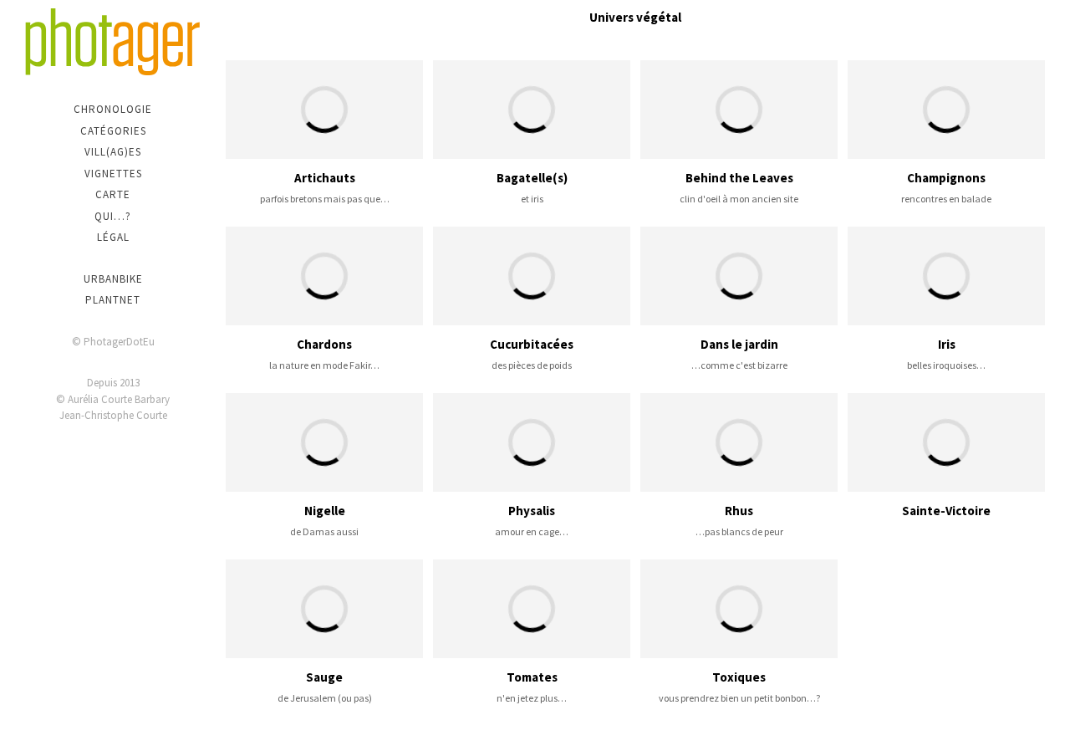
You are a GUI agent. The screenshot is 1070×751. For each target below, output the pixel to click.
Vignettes (113, 173)
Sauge (324, 677)
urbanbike (113, 279)
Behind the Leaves (739, 178)
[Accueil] (113, 42)
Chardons (324, 344)
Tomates (532, 677)
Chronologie (113, 109)
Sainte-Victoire (946, 511)
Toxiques (739, 677)
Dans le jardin (739, 344)
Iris (946, 344)
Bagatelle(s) (532, 178)
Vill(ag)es (112, 152)
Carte (112, 194)
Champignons (946, 178)
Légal (113, 237)
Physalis (531, 511)
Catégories (113, 131)
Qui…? (112, 216)
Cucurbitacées (531, 344)
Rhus (739, 511)
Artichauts (324, 178)
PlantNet (112, 300)
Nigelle (324, 511)
